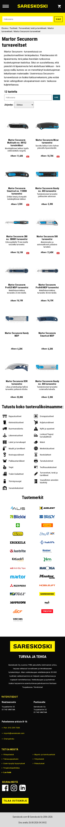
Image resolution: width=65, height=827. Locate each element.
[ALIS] (17, 508)
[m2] (17, 568)
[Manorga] (47, 568)
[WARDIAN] (17, 620)
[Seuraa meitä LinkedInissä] (22, 788)
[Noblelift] (47, 585)
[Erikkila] (17, 542)
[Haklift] (47, 542)
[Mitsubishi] (17, 585)
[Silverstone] (17, 603)
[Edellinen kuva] (7, 126)
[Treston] (47, 611)
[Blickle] (17, 517)
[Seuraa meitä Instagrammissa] (14, 788)
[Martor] (17, 577)
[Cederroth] (17, 525)
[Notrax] (17, 594)
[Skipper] (47, 603)
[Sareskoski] (47, 594)
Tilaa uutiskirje (15, 800)
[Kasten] (47, 551)
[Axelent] (47, 508)
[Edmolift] (47, 534)
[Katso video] (28, 157)
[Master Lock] (47, 577)
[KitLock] (17, 559)
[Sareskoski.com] (32, 651)
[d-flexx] (17, 534)
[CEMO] (47, 525)
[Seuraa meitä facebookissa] (5, 788)
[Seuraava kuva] (25, 126)
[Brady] (47, 517)
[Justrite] (17, 551)
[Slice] (17, 611)
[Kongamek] (47, 559)
